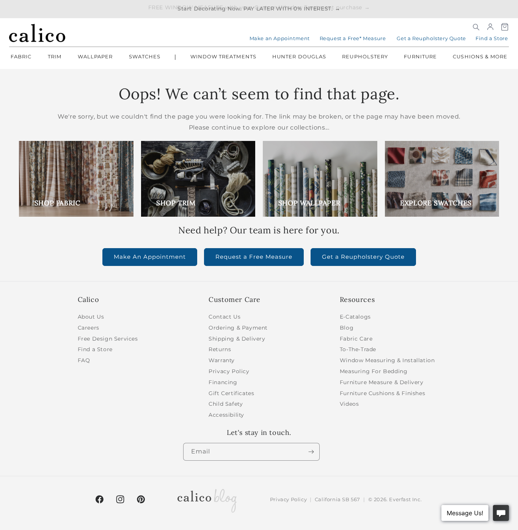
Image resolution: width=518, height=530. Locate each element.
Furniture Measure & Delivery (382, 382)
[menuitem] (21, 57)
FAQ (84, 360)
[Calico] (37, 33)
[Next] (311, 452)
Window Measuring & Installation (387, 360)
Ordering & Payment (238, 327)
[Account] (490, 27)
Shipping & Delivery (237, 338)
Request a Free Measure (253, 256)
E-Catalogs (355, 316)
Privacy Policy (229, 371)
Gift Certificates (231, 393)
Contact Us (224, 316)
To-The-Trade (358, 349)
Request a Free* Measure (353, 38)
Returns (220, 349)
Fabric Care (356, 338)
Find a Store (492, 38)
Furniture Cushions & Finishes (382, 393)
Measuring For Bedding (374, 371)
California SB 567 (337, 499)
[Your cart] (505, 27)
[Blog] (207, 499)
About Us (91, 316)
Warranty (222, 360)
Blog (346, 327)
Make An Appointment (150, 256)
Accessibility (226, 414)
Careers (88, 327)
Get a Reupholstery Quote (431, 38)
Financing (223, 382)
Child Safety (226, 403)
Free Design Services (108, 338)
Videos (349, 403)
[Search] (476, 27)
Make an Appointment (280, 38)
